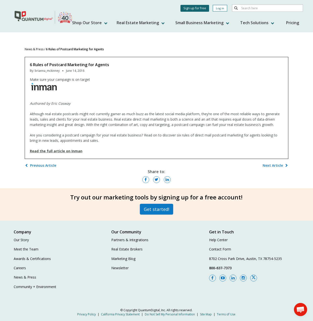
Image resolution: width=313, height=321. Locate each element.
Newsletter (120, 268)
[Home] (44, 17)
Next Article (273, 165)
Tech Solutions (254, 22)
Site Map (206, 314)
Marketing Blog (123, 258)
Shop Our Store (87, 22)
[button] (300, 309)
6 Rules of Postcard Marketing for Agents (75, 49)
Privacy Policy (86, 314)
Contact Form (220, 249)
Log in (220, 8)
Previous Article (43, 165)
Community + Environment (35, 286)
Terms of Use (226, 314)
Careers (20, 268)
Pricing (292, 22)
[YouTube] (222, 278)
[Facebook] (212, 278)
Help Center (218, 240)
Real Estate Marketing (138, 22)
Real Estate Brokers (127, 249)
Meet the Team (26, 249)
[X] (253, 278)
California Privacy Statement (120, 314)
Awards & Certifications (32, 258)
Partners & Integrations (129, 240)
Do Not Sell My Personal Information (170, 314)
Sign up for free (194, 8)
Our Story (21, 240)
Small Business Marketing (199, 22)
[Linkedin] (233, 278)
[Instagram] (243, 278)
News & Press (34, 49)
